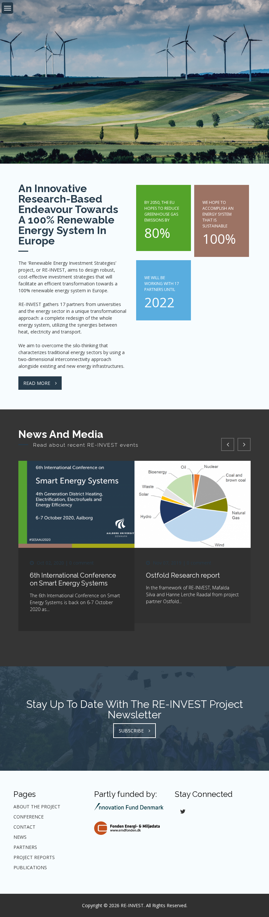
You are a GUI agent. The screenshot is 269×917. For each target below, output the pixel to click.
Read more (36, 383)
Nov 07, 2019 (167, 563)
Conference (28, 817)
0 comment (81, 563)
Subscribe (131, 731)
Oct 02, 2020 (50, 563)
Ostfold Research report (183, 575)
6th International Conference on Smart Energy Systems (73, 579)
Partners (25, 847)
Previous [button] (227, 444)
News (20, 837)
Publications (30, 867)
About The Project (36, 806)
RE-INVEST (132, 905)
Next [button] (244, 444)
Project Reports (34, 857)
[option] (134, 82)
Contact (24, 827)
